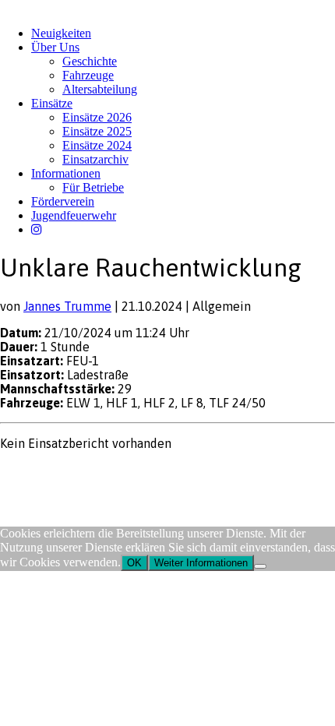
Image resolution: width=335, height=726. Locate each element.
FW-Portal (140, 473)
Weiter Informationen (201, 563)
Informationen (65, 173)
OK (134, 563)
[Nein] (260, 566)
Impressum (24, 473)
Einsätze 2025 (97, 131)
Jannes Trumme (67, 306)
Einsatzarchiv (95, 159)
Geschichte (89, 61)
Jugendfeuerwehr (73, 215)
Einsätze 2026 (97, 117)
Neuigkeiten (61, 33)
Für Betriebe (93, 187)
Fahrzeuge (88, 75)
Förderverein (62, 201)
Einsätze (51, 103)
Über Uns (55, 47)
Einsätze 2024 (97, 145)
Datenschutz (82, 473)
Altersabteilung (99, 89)
